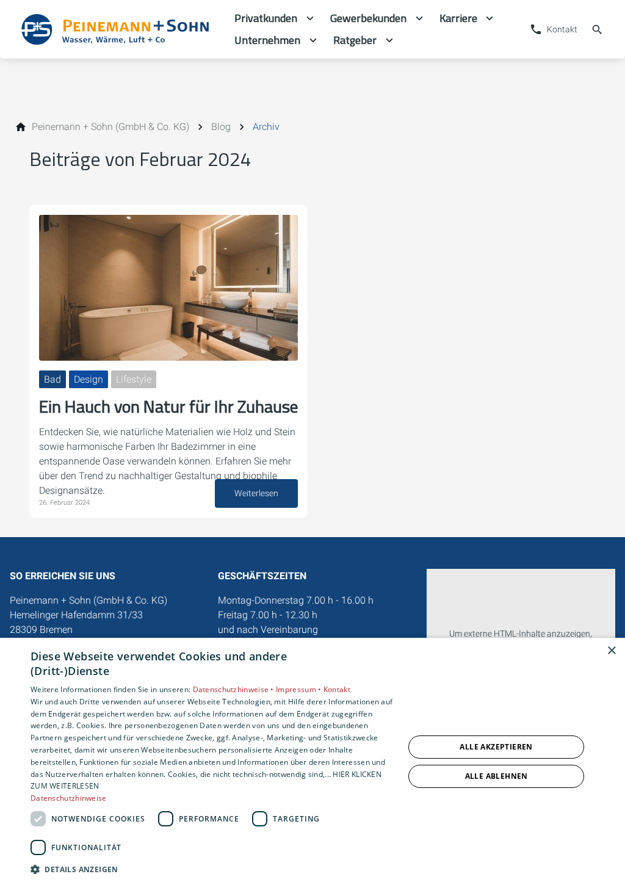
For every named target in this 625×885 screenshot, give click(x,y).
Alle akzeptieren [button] (496, 747)
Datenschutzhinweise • (234, 689)
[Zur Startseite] (117, 29)
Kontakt (336, 689)
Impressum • (299, 689)
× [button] (611, 651)
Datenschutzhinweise (69, 798)
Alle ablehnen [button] (496, 776)
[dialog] (312, 761)
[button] (212, 869)
